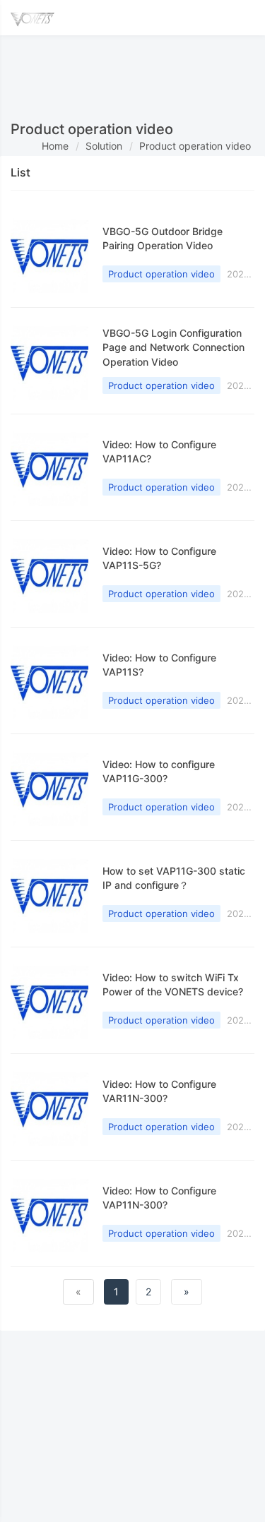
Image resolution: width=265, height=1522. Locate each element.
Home (55, 146)
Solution (104, 146)
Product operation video (195, 146)
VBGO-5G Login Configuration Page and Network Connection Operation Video (173, 347)
